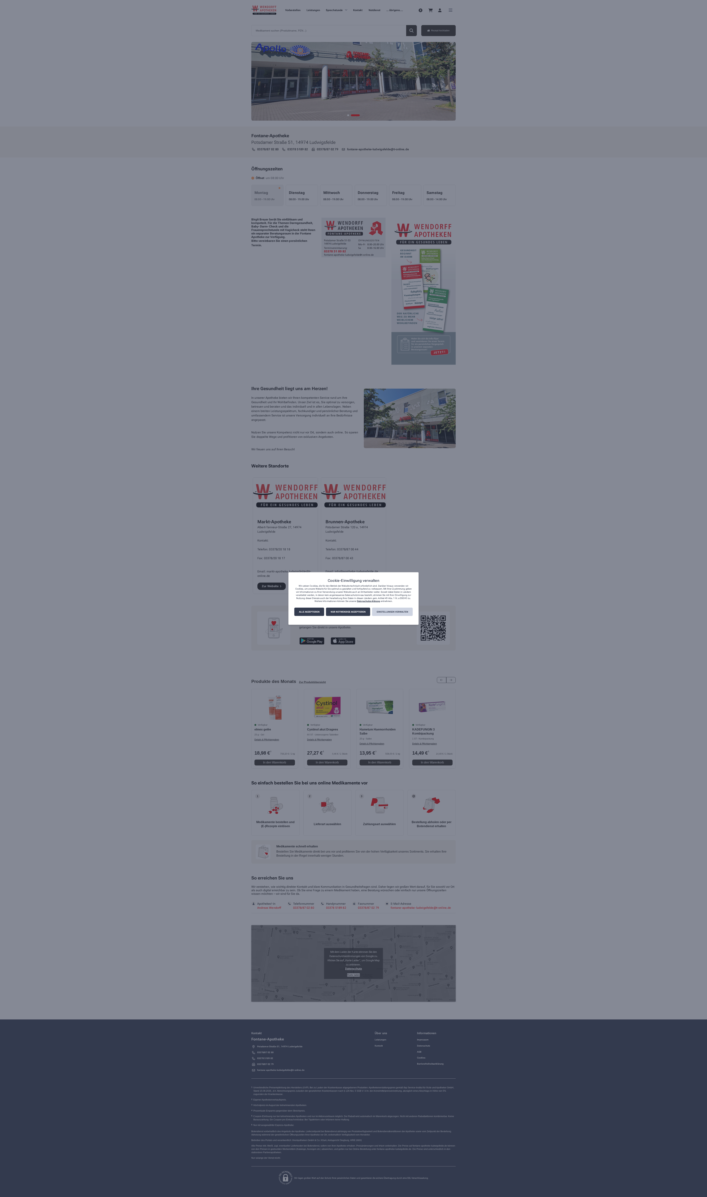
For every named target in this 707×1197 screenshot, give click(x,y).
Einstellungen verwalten (392, 612)
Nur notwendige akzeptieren (348, 612)
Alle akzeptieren (309, 612)
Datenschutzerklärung (368, 601)
